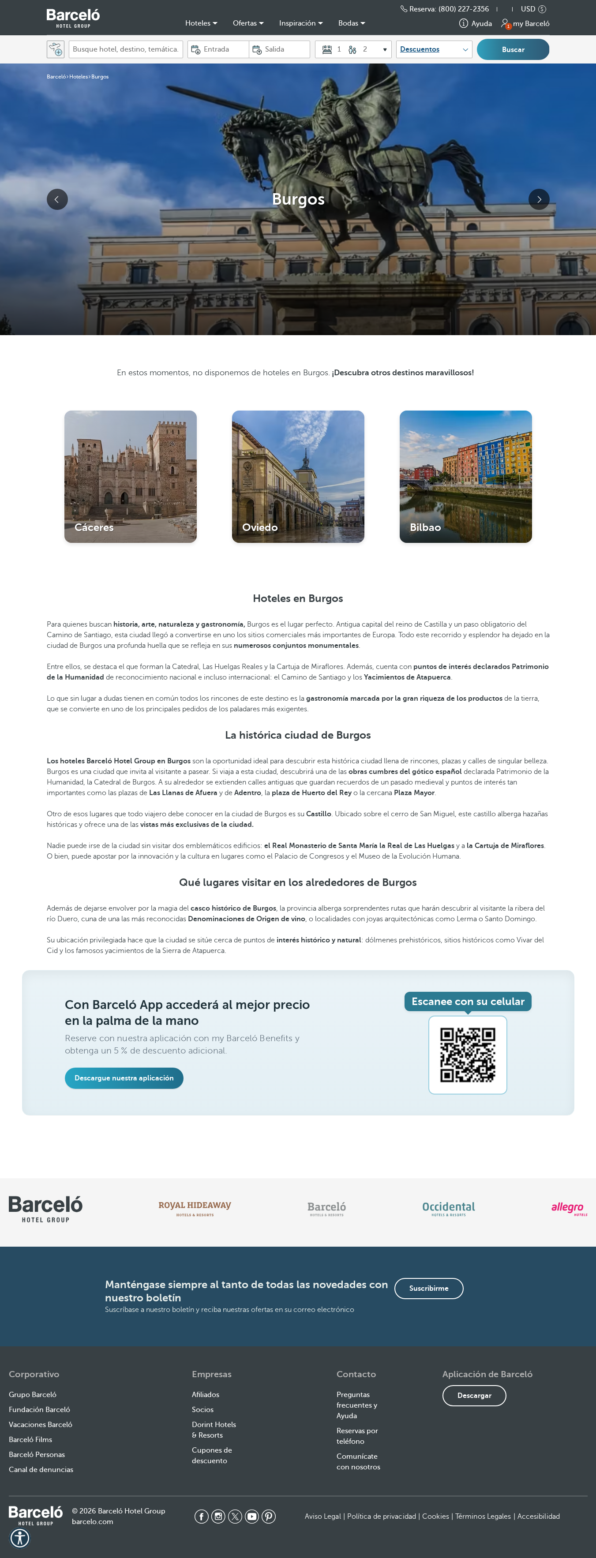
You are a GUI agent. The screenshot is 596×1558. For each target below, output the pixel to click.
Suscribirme (429, 1289)
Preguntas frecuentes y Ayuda (357, 1405)
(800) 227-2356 (464, 9)
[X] (235, 1516)
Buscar (513, 50)
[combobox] (126, 49)
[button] (509, 9)
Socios (203, 1410)
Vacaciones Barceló (40, 1425)
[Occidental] (449, 1209)
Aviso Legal (323, 1517)
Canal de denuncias (41, 1470)
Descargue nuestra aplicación (124, 1078)
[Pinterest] (269, 1516)
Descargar (474, 1396)
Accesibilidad (538, 1517)
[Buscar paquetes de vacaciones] (55, 49)
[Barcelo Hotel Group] (36, 1515)
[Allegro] (569, 1209)
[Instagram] (218, 1516)
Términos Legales (483, 1517)
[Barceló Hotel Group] (73, 18)
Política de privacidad (381, 1517)
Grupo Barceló (32, 1395)
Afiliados (205, 1395)
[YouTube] (252, 1516)
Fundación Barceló (39, 1410)
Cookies (435, 1517)
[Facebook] (202, 1516)
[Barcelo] (326, 1209)
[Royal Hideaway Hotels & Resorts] (195, 1209)
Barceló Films (30, 1440)
